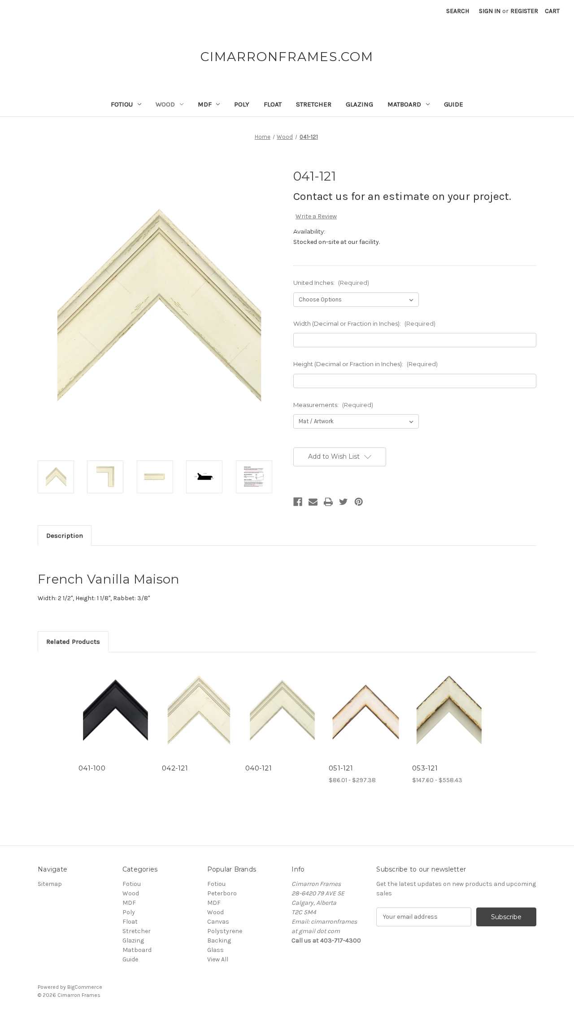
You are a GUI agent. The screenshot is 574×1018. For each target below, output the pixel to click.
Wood (165, 104)
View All (217, 959)
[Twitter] (343, 502)
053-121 (425, 768)
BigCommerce (84, 987)
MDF (205, 104)
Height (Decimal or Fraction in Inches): (365, 363)
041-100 (91, 768)
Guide (453, 104)
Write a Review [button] (316, 216)
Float (273, 104)
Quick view (116, 710)
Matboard (404, 104)
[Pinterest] (358, 502)
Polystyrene (224, 931)
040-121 (258, 768)
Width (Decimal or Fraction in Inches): (364, 323)
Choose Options (366, 717)
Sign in (489, 11)
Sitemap (50, 884)
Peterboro (222, 893)
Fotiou (122, 104)
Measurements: (333, 404)
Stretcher (313, 104)
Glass (215, 950)
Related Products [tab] (73, 641)
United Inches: (331, 282)
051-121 (341, 768)
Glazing (359, 104)
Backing (219, 940)
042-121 (175, 768)
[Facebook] (297, 502)
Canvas (218, 921)
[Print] (328, 502)
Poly (241, 104)
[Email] (313, 502)
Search (457, 11)
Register (524, 11)
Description (64, 535)
